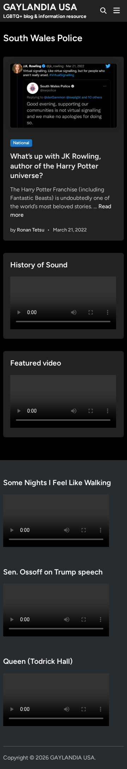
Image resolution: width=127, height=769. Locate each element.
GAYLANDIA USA (40, 7)
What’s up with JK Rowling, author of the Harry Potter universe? (55, 166)
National (21, 142)
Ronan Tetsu (30, 230)
